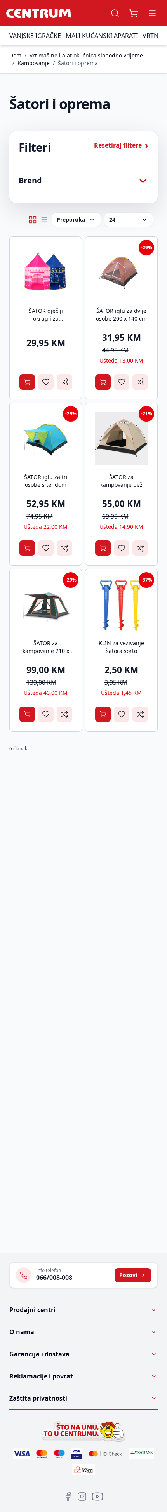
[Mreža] (32, 219)
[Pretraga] (115, 13)
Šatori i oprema (78, 63)
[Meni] (152, 13)
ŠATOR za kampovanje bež (121, 480)
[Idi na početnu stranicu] (38, 13)
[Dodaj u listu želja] (46, 382)
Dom (15, 55)
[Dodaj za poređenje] (64, 382)
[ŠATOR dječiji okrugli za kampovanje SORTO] (45, 272)
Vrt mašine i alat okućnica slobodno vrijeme (86, 55)
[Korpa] (133, 13)
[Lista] (44, 219)
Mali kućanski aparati (102, 35)
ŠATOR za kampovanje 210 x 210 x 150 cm (46, 650)
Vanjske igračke (35, 35)
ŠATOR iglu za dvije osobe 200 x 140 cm (121, 314)
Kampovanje (33, 63)
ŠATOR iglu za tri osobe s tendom (46, 480)
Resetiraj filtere (121, 145)
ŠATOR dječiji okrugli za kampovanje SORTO (45, 318)
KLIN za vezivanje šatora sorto (121, 646)
